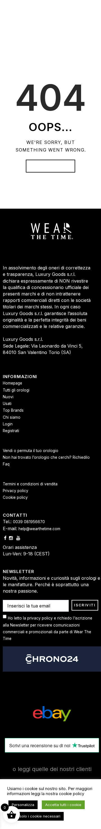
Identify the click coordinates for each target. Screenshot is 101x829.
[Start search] (93, 473)
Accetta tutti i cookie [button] (63, 804)
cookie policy (71, 793)
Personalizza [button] (23, 804)
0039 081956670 (29, 522)
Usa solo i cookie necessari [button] (36, 816)
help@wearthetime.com (39, 529)
